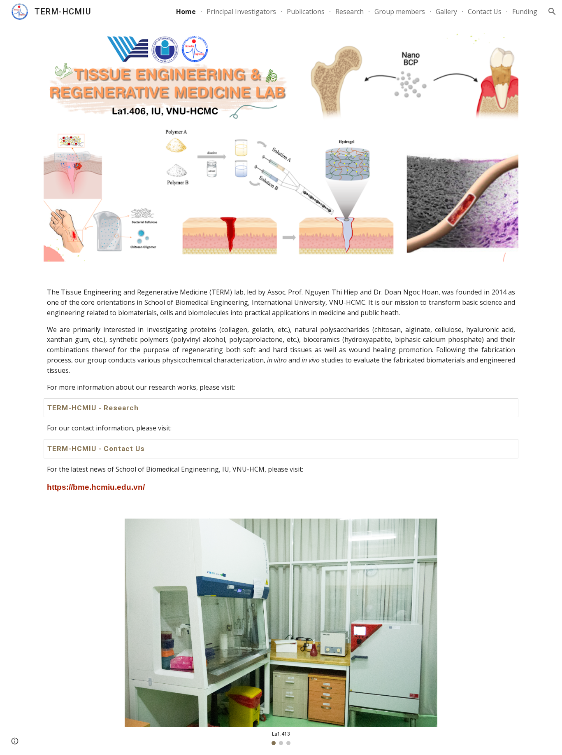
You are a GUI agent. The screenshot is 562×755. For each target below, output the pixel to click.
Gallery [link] (446, 11)
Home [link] (186, 11)
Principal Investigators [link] (241, 11)
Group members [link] (399, 11)
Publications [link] (306, 11)
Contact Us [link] (485, 11)
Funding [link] (524, 11)
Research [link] (349, 11)
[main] (281, 340)
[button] (552, 11)
